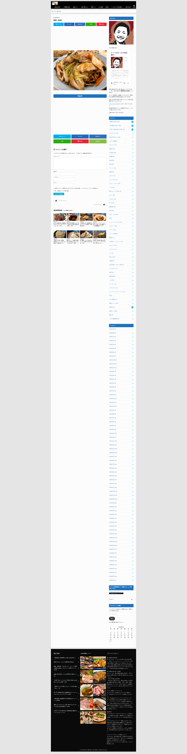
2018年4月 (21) (113, 568)
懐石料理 (112, 276)
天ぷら (111, 202)
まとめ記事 (101, 7)
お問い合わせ (128, 7)
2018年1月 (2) (112, 580)
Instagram (111, 103)
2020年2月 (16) (113, 483)
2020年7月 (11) (112, 464)
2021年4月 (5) (112, 429)
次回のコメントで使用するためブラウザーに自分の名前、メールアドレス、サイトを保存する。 (77, 188)
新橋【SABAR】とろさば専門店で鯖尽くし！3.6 (66, 675)
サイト (55, 182)
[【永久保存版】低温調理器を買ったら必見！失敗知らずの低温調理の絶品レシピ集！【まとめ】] (86, 663)
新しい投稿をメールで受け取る (62, 190)
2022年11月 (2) (112, 363)
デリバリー (112, 145)
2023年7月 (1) (112, 336)
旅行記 (107, 7)
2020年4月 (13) (113, 475)
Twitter (116, 103)
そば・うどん (113, 214)
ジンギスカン (113, 268)
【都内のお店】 (57, 7)
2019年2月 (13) (113, 530)
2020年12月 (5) (113, 445)
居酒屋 (112, 156)
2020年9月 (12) (113, 456)
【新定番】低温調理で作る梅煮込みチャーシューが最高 (65, 699)
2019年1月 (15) (113, 533)
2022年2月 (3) (112, 390)
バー (111, 253)
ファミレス (112, 284)
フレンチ (112, 229)
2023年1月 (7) (112, 356)
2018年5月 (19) (113, 564)
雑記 (111, 314)
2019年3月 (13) (113, 526)
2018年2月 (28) (113, 576)
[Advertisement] (80, 38)
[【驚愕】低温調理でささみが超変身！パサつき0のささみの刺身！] (86, 717)
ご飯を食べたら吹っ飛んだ (92, 749)
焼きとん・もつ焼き (115, 191)
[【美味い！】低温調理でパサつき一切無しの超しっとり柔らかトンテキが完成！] (99, 704)
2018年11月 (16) (113, 541)
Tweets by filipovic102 (114, 591)
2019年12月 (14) (113, 491)
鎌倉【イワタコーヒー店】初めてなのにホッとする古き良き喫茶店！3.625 (65, 705)
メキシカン (112, 249)
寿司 (111, 164)
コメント (56, 156)
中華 (111, 210)
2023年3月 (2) (112, 348)
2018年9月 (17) (113, 549)
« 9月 (110, 641)
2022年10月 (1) (113, 367)
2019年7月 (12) (113, 510)
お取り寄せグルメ (84, 7)
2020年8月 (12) (113, 460)
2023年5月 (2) (112, 340)
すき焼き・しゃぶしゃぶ (116, 241)
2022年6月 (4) (112, 375)
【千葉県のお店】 (66, 7)
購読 (112, 618)
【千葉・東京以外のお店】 (117, 129)
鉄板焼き (112, 206)
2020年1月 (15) (113, 487)
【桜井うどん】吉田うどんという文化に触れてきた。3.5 (65, 687)
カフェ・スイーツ (114, 183)
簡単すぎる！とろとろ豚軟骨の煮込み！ (64, 662)
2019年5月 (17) (113, 518)
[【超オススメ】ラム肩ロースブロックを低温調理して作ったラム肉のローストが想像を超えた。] (99, 690)
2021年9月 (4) (112, 410)
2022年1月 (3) (112, 394)
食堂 (111, 272)
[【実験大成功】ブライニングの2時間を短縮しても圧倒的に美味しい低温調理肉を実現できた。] (99, 717)
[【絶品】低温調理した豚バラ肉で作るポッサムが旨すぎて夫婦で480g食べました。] (86, 676)
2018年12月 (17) (113, 537)
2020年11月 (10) (113, 448)
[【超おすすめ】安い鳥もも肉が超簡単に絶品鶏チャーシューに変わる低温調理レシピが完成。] (99, 663)
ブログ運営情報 (114, 318)
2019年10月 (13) (113, 499)
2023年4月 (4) (112, 344)
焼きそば (112, 257)
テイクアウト (113, 133)
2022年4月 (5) (112, 383)
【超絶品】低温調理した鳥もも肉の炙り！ (65, 657)
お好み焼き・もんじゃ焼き (116, 264)
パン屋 (111, 280)
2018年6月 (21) (113, 560)
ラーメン (112, 168)
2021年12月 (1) (113, 398)
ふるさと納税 (113, 141)
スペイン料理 (113, 233)
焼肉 (111, 172)
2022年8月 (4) (112, 371)
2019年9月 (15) (113, 503)
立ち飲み (112, 152)
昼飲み (112, 148)
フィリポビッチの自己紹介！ (117, 7)
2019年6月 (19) (113, 514)
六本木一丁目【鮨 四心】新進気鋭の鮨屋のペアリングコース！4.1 (66, 711)
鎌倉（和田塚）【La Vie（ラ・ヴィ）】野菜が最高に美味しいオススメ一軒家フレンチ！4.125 (65, 668)
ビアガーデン (113, 287)
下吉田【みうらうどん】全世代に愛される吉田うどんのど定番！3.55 (65, 681)
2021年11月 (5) (112, 402)
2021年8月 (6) (112, 414)
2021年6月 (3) (112, 421)
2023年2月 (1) (112, 352)
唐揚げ (111, 237)
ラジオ (119, 108)
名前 (55, 171)
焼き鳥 (111, 160)
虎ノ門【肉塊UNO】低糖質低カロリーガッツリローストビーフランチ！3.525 (66, 693)
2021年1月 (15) (113, 441)
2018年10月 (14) (113, 545)
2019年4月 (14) (113, 522)
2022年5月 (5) (112, 379)
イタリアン (113, 226)
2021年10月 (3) (113, 406)
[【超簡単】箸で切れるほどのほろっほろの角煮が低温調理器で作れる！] (86, 690)
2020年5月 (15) (113, 472)
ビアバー (112, 175)
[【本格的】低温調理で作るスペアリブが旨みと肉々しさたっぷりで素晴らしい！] (99, 676)
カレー (112, 195)
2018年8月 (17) (113, 553)
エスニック (112, 245)
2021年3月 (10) (113, 433)
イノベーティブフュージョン (117, 291)
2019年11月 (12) (113, 495)
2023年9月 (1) (112, 329)
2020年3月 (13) (113, 479)
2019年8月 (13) (113, 506)
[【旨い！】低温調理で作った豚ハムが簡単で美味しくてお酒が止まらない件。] (86, 704)
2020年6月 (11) (112, 468)
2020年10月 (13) (113, 452)
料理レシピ (93, 7)
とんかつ (112, 199)
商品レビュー (75, 7)
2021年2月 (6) (112, 437)
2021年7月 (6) (112, 417)
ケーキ (111, 187)
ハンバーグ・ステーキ (115, 222)
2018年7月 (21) (113, 557)
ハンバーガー (113, 179)
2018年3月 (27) (113, 572)
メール (55, 177)
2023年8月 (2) (112, 333)
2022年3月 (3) (112, 387)
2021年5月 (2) (112, 425)
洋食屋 (111, 260)
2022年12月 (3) (113, 360)
